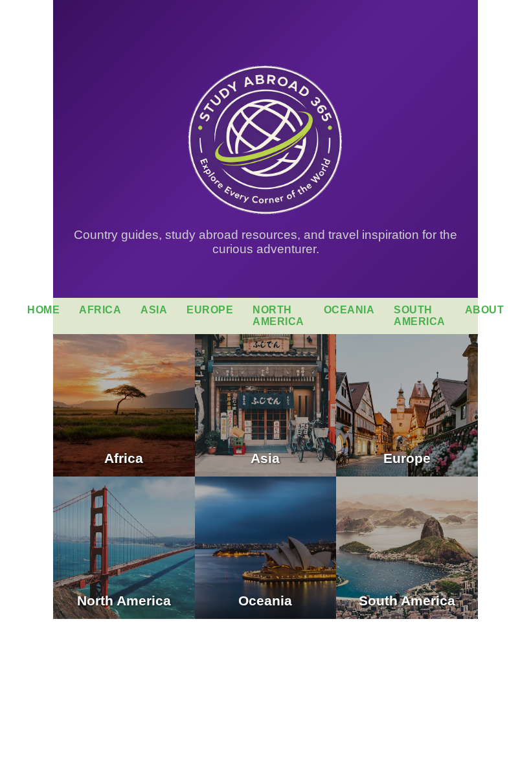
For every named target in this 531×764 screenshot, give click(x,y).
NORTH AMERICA (278, 315)
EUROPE (209, 309)
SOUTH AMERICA (420, 315)
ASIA (154, 309)
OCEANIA (349, 309)
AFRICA (100, 309)
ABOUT (484, 309)
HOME (43, 309)
